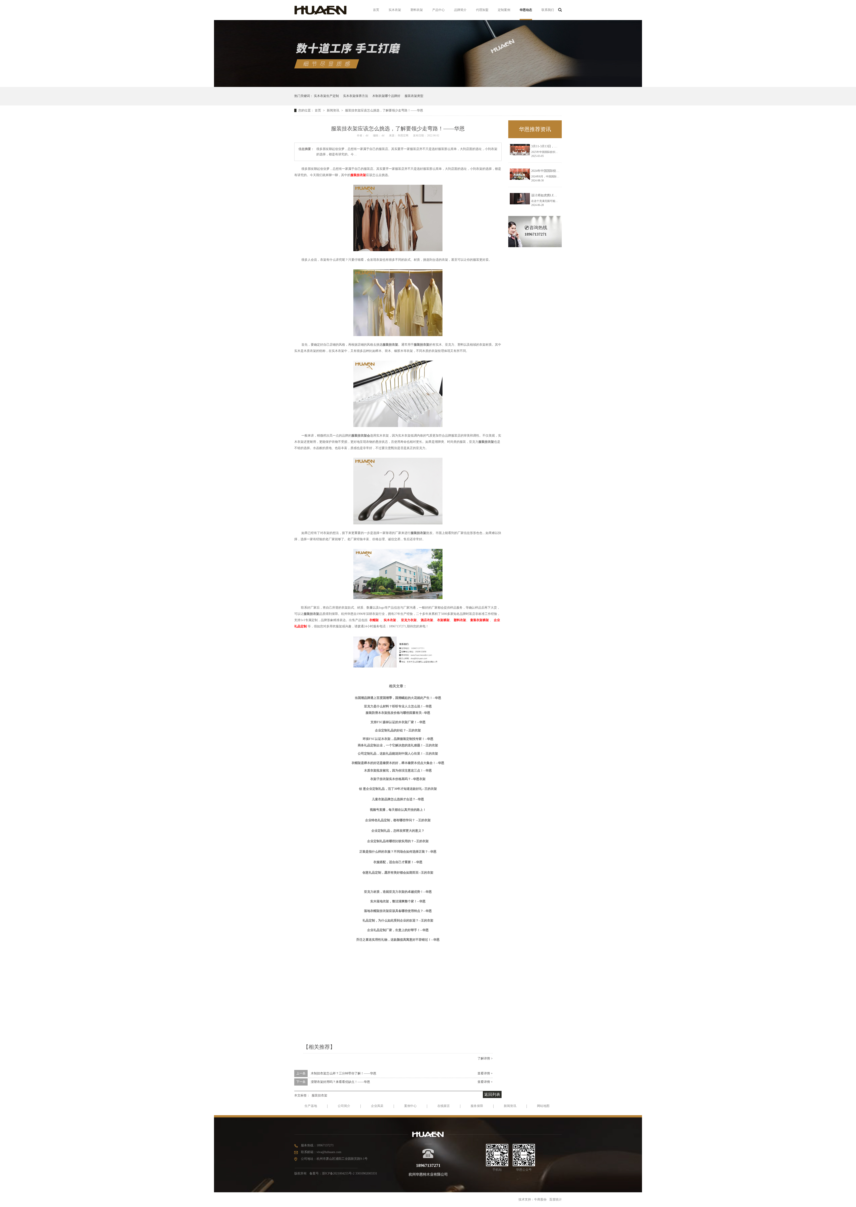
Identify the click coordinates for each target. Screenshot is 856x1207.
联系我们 (547, 10)
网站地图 (543, 1106)
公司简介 (344, 1106)
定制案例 (504, 10)
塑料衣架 (416, 10)
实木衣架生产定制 (326, 96)
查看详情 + (485, 1073)
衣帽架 (374, 620)
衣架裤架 (443, 620)
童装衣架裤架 (479, 620)
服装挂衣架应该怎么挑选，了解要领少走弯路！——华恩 (384, 110)
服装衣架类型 (414, 96)
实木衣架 (395, 10)
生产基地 (311, 1106)
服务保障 (477, 1106)
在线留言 (443, 1106)
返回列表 (492, 1094)
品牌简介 (460, 10)
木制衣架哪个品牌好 (386, 96)
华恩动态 (526, 10)
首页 (376, 10)
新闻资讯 (333, 110)
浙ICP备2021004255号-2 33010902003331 (349, 1173)
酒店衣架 (427, 620)
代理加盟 (482, 10)
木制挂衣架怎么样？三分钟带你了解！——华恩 (343, 1073)
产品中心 (438, 10)
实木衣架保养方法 (355, 96)
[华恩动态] (428, 86)
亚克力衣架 (409, 620)
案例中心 (410, 1106)
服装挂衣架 (319, 1095)
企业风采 (377, 1106)
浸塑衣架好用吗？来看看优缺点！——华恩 (340, 1082)
